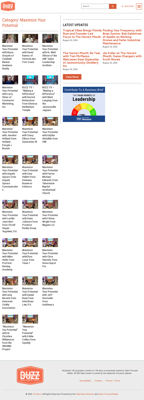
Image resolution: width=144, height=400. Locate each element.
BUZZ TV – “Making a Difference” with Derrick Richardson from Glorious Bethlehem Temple (29, 99)
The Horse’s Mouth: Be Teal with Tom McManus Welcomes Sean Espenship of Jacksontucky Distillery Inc (81, 59)
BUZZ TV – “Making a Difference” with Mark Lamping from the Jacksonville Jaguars (50, 99)
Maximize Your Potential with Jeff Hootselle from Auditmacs (50, 296)
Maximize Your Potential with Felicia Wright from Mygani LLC (50, 218)
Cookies (98, 381)
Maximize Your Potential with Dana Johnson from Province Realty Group (30, 220)
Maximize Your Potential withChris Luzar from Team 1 (30, 256)
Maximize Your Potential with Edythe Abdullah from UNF (50, 135)
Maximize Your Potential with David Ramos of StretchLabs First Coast (30, 54)
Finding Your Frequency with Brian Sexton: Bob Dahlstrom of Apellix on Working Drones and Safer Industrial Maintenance (122, 37)
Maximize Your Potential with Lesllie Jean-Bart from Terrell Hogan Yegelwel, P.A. (10, 221)
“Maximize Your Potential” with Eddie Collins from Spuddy (28, 334)
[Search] (112, 6)
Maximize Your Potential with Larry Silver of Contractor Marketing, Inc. (10, 97)
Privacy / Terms (113, 381)
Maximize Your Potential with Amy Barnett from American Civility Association (10, 298)
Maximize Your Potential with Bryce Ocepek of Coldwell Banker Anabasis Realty (10, 57)
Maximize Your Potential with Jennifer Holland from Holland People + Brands (10, 138)
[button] (139, 6)
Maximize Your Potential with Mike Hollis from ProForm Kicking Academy (10, 259)
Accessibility (85, 381)
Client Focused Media (108, 394)
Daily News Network (85, 394)
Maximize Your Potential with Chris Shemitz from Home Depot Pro (50, 258)
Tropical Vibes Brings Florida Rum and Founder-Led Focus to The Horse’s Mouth (82, 34)
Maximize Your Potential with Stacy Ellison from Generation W (30, 135)
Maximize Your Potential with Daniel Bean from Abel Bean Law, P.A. (30, 296)
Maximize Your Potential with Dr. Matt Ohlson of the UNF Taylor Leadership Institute (50, 55)
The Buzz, (37, 394)
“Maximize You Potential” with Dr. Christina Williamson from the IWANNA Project (10, 338)
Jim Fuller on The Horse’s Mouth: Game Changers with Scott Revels (122, 56)
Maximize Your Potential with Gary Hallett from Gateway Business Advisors (30, 176)
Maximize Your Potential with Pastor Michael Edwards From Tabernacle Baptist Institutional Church (50, 180)
